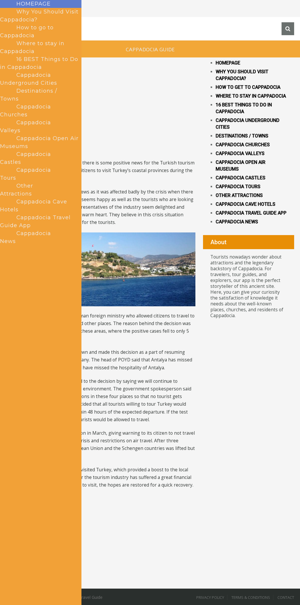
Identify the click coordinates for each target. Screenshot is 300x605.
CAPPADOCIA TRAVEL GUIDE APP (251, 213)
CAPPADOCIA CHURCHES (243, 144)
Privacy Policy (210, 597)
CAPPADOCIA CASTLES (240, 178)
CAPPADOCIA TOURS (238, 186)
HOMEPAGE (228, 63)
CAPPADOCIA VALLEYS (240, 153)
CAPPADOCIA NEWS (237, 222)
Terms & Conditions (250, 597)
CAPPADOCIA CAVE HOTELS (245, 204)
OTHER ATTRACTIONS (239, 195)
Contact (285, 597)
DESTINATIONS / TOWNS (242, 136)
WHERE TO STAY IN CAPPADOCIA (251, 96)
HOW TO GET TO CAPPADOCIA (248, 87)
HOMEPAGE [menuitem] (33, 4)
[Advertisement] (100, 118)
